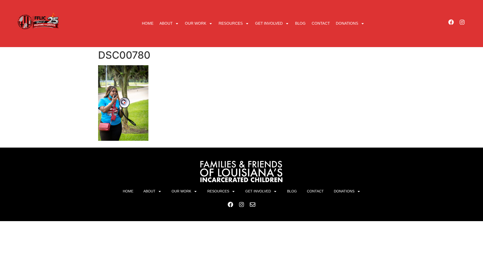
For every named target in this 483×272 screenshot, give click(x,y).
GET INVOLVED (269, 23)
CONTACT (321, 23)
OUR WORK (195, 23)
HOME (147, 23)
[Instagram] (462, 22)
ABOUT (166, 23)
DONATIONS (347, 23)
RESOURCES (231, 23)
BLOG (300, 23)
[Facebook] (451, 22)
